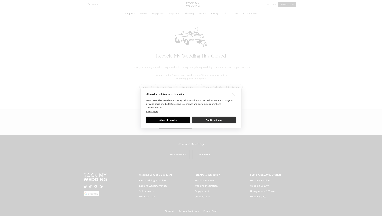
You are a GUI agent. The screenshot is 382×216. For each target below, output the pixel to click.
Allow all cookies (168, 120)
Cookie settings (214, 120)
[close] (233, 94)
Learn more (152, 111)
